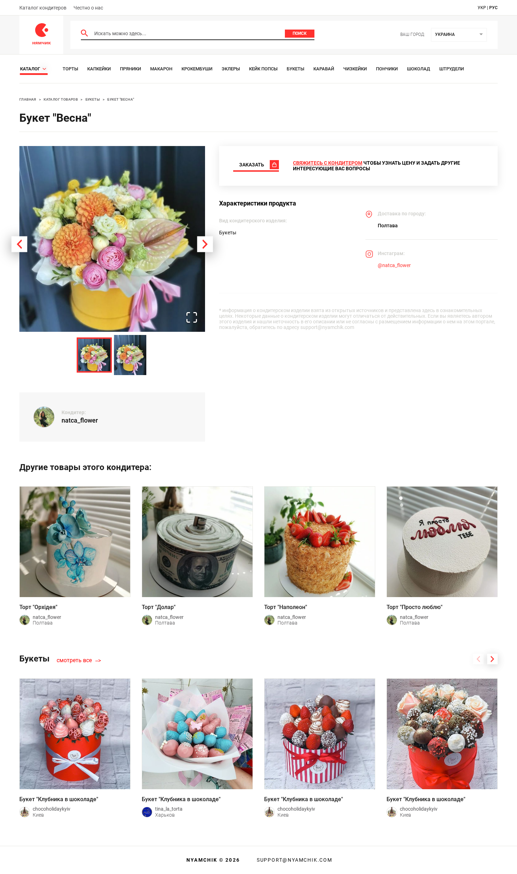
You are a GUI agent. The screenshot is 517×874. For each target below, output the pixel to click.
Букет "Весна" (120, 99)
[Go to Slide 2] (130, 355)
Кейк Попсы (263, 68)
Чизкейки (355, 68)
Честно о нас (88, 8)
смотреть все (74, 660)
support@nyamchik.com (294, 860)
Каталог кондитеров (42, 8)
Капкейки (99, 68)
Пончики (387, 68)
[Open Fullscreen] (191, 318)
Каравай (323, 68)
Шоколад (418, 68)
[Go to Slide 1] (94, 355)
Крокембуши (196, 68)
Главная (27, 99)
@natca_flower (394, 265)
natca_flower (80, 420)
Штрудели (451, 68)
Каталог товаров (61, 99)
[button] (112, 239)
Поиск (300, 33)
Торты (70, 68)
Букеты (295, 68)
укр (482, 7)
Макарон (161, 68)
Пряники (130, 68)
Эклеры (231, 68)
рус (493, 7)
